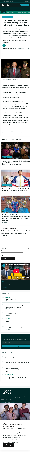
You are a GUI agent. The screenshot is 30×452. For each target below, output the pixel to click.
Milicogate (21, 132)
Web (2, 255)
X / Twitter (6, 53)
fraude (14, 132)
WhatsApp (13, 53)
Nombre (4, 249)
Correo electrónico (7, 251)
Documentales (9, 8)
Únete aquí (9, 445)
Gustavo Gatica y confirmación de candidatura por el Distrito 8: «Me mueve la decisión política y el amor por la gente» (16, 162)
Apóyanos (27, 1)
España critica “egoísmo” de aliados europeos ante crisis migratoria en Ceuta (17, 306)
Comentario (5, 235)
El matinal (23, 8)
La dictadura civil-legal (11, 299)
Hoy (3, 8)
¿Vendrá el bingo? (11, 313)
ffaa (10, 132)
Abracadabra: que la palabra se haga (15, 328)
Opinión (17, 8)
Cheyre (5, 132)
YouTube (5, 287)
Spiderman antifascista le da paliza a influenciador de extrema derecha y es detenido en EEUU (17, 370)
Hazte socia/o (24, 4)
